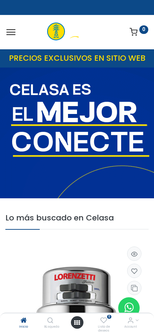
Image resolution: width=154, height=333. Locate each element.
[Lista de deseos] (103, 320)
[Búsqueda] (50, 320)
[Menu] (11, 32)
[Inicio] (23, 320)
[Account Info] (130, 320)
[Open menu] (77, 322)
